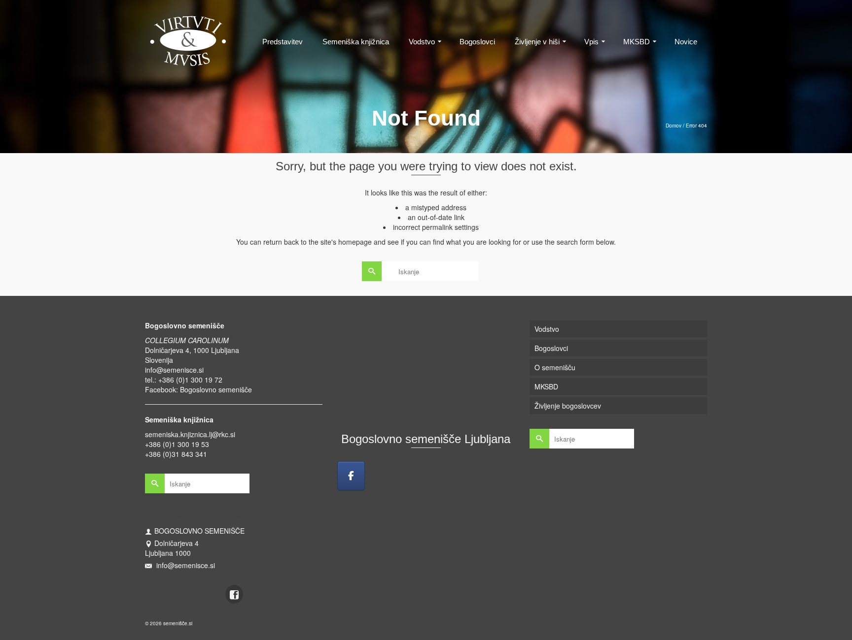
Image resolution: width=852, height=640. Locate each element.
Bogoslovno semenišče (216, 389)
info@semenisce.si (174, 370)
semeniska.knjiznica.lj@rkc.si (190, 434)
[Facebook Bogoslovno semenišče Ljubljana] (351, 475)
